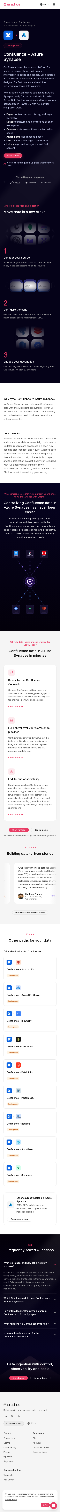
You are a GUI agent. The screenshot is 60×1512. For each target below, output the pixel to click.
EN (44, 4)
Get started (13, 155)
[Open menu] (54, 4)
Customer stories (41, 1447)
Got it (45, 1505)
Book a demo (41, 830)
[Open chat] (53, 1505)
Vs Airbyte (8, 1475)
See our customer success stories (30, 912)
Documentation (40, 1452)
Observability (9, 1447)
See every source (20, 1219)
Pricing (6, 1452)
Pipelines (7, 1456)
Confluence (24, 22)
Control (6, 1443)
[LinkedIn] (5, 1416)
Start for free (18, 830)
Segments (8, 1461)
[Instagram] (12, 1416)
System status (14, 1423)
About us (37, 1443)
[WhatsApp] (18, 1416)
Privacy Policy (11, 1499)
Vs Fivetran (8, 1479)
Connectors (9, 22)
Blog (35, 1438)
